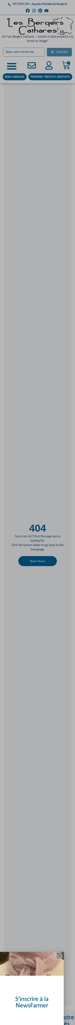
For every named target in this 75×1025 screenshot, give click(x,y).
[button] (59, 955)
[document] (37, 512)
